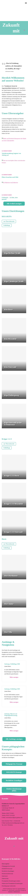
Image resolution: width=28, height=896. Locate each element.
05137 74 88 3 (10, 813)
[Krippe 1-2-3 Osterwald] (14, 523)
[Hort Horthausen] (14, 567)
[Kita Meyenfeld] (14, 330)
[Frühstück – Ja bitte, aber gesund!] (14, 191)
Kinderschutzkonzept (7, 873)
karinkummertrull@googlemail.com (15, 823)
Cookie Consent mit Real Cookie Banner (11, 895)
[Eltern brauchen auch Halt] (14, 169)
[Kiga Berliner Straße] (14, 244)
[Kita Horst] (14, 301)
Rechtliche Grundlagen (8, 871)
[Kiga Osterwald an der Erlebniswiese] (14, 416)
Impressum (5, 876)
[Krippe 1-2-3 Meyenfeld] (14, 495)
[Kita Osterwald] (14, 358)
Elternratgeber (7, 151)
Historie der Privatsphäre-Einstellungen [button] (12, 883)
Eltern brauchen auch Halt (10, 177)
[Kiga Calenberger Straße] (14, 272)
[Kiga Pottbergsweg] (14, 386)
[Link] (14, 671)
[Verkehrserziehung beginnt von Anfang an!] (14, 147)
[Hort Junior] (14, 595)
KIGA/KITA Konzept (7, 868)
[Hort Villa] (14, 623)
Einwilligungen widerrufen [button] (9, 886)
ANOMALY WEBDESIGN (14, 891)
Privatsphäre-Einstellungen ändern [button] (11, 881)
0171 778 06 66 (8, 825)
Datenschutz (5, 878)
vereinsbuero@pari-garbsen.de (14, 817)
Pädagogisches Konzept (8, 866)
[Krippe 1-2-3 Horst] (14, 467)
